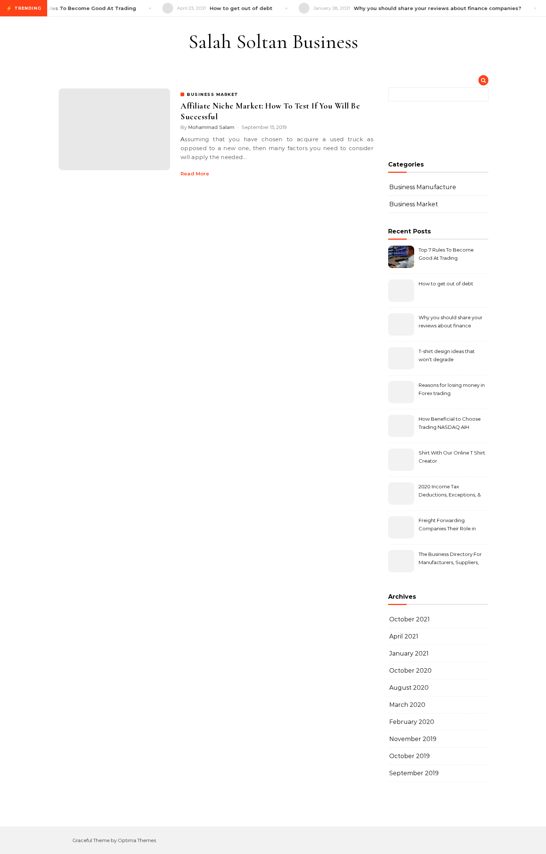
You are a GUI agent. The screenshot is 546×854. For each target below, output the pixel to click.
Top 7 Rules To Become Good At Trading (446, 254)
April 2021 (403, 636)
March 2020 (407, 704)
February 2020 (411, 721)
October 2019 (409, 756)
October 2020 (410, 670)
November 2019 (412, 739)
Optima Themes (137, 840)
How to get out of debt (446, 284)
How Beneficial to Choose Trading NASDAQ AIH (450, 423)
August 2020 (409, 687)
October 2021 (409, 619)
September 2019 (414, 773)
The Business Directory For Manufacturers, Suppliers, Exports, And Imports (450, 559)
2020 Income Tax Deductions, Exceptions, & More (450, 491)
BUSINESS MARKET (212, 94)
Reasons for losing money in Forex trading (452, 389)
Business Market (413, 204)
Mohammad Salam (211, 127)
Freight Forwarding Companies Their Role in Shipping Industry (447, 525)
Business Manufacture (422, 187)
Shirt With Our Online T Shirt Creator (452, 457)
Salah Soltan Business (273, 41)
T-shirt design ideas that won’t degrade (447, 355)
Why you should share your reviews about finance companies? (450, 322)
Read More (195, 174)
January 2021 (409, 653)
